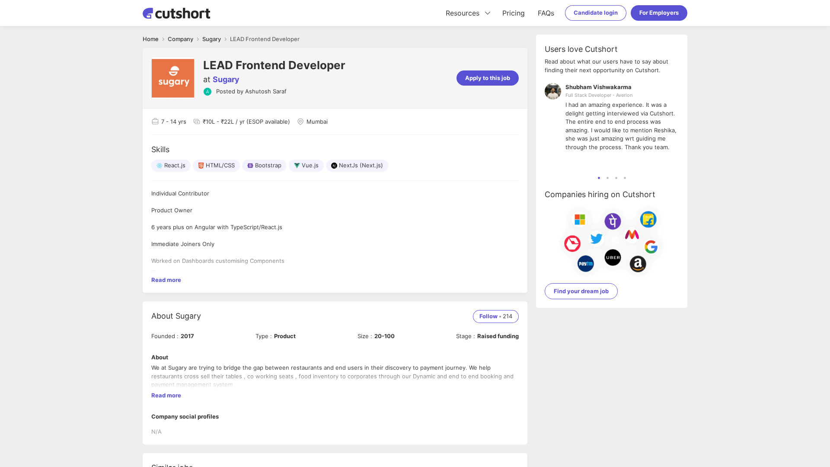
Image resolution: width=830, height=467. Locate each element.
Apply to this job (487, 77)
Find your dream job (581, 291)
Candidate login (596, 12)
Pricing (513, 13)
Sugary (226, 79)
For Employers (659, 12)
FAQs (546, 13)
